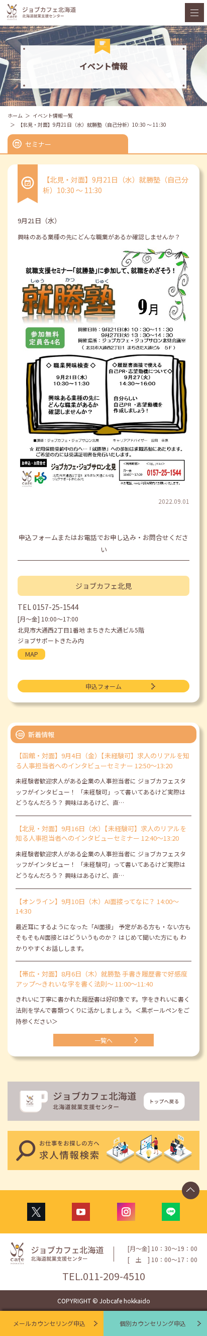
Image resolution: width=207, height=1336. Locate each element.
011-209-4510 (114, 1276)
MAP (31, 654)
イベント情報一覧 (53, 115)
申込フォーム (103, 686)
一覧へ (103, 1040)
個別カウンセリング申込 (153, 1323)
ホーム (15, 115)
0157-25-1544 (56, 607)
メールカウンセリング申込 (49, 1323)
